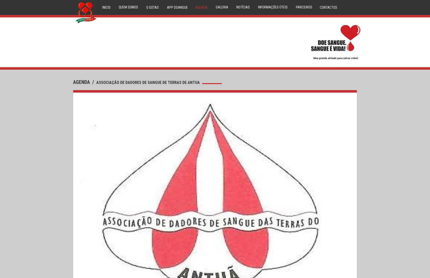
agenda (82, 82)
